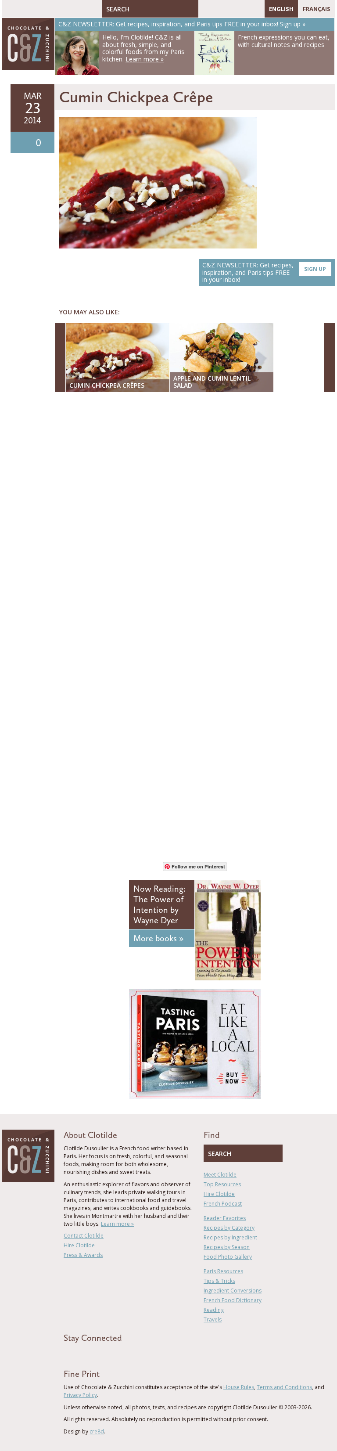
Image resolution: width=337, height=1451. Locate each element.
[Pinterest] (230, 9)
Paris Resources (223, 1271)
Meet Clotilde (220, 1174)
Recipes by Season (227, 1247)
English (281, 9)
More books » (158, 938)
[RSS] (256, 9)
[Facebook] (205, 9)
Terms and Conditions (284, 1387)
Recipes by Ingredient (230, 1237)
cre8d (97, 1431)
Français (316, 9)
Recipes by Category (229, 1227)
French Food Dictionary (233, 1300)
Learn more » (117, 1224)
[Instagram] (243, 9)
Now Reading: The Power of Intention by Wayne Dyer (159, 904)
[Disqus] (197, 512)
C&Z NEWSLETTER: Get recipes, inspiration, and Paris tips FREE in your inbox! (264, 272)
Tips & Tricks (219, 1281)
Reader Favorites (225, 1218)
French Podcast (223, 1203)
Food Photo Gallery (228, 1256)
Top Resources (222, 1184)
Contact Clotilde (84, 1235)
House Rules (238, 1387)
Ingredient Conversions (233, 1290)
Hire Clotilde (79, 1245)
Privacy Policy (80, 1395)
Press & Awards (83, 1255)
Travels (213, 1319)
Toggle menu (11, 9)
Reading (214, 1310)
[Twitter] (218, 9)
